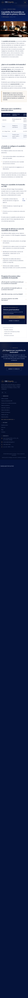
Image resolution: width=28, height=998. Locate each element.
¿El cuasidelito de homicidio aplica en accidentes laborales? (11, 288)
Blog (2, 429)
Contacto (3, 432)
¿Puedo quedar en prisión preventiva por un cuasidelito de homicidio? (12, 282)
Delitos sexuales (4, 398)
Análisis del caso (4, 414)
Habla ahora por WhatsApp (14, 364)
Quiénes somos (4, 425)
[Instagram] (2, 392)
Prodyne (24, 457)
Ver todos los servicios (9, 335)
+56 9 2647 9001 (6, 444)
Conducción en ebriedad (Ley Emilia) (12, 331)
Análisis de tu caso (8, 333)
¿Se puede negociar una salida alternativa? (9, 299)
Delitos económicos (5, 405)
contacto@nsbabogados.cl (9, 442)
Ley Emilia (23, 199)
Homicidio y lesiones (8, 329)
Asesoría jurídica (4, 416)
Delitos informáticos (5, 410)
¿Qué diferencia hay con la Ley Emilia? (12, 294)
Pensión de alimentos (5, 412)
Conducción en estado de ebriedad (8, 403)
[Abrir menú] (25, 2)
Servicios (3, 427)
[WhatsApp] (5, 392)
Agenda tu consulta (14, 320)
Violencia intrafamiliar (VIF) (6, 400)
